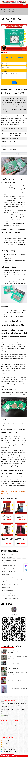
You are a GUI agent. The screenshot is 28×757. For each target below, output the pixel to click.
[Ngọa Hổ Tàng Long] (4, 669)
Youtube (18, 728)
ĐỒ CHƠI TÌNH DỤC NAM (9, 577)
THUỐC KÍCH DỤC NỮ (8, 11)
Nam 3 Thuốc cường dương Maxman (17, 663)
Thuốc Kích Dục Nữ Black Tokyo (7, 516)
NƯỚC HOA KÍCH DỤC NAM (10, 563)
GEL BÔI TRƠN (6, 587)
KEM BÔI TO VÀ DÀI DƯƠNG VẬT (11, 584)
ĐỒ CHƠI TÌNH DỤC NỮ (9, 596)
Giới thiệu (3, 726)
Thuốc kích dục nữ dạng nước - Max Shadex (7, 540)
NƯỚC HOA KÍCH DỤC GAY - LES (11, 598)
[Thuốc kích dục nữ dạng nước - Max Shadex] (7, 535)
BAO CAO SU (6, 574)
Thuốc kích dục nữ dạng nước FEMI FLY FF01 (20, 540)
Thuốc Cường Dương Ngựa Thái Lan (17, 680)
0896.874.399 (9, 713)
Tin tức (3, 732)
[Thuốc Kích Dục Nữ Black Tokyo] (7, 513)
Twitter (17, 726)
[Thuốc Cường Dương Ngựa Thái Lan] (4, 684)
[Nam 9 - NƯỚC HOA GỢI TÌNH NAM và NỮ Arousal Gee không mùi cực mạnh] (4, 692)
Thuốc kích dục (13, 9)
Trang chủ (5, 9)
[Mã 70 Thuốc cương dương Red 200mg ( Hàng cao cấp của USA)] (4, 654)
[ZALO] (14, 624)
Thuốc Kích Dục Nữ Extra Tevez (20, 516)
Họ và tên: (4, 61)
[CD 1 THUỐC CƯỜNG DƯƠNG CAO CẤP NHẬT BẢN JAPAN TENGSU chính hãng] (4, 676)
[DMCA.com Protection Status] (4, 716)
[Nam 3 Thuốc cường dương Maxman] (4, 665)
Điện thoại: (4, 65)
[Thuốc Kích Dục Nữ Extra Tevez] (21, 513)
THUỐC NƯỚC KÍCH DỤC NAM (10, 557)
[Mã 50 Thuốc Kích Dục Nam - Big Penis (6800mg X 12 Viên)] (4, 659)
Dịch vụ (3, 730)
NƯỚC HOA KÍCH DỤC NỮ (9, 560)
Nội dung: (4, 71)
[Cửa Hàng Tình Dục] (14, 2)
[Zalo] (26, 570)
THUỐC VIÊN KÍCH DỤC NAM (10, 565)
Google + (18, 730)
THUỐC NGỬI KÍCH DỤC (9, 568)
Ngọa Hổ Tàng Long (13, 668)
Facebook (18, 723)
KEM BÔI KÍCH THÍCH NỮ (9, 571)
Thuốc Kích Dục (7, 593)
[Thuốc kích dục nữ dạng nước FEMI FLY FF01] (21, 535)
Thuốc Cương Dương (8, 590)
